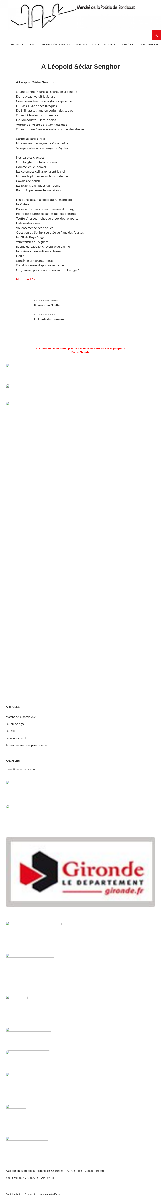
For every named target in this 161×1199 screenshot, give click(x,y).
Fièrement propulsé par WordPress (42, 1194)
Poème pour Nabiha (47, 303)
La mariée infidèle (16, 738)
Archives (15, 44)
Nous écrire (128, 44)
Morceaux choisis (85, 44)
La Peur (10, 731)
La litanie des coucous (49, 317)
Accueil (108, 44)
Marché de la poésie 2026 (21, 717)
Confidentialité (149, 44)
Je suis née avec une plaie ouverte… (27, 745)
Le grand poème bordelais (54, 44)
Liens (31, 44)
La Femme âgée (15, 724)
